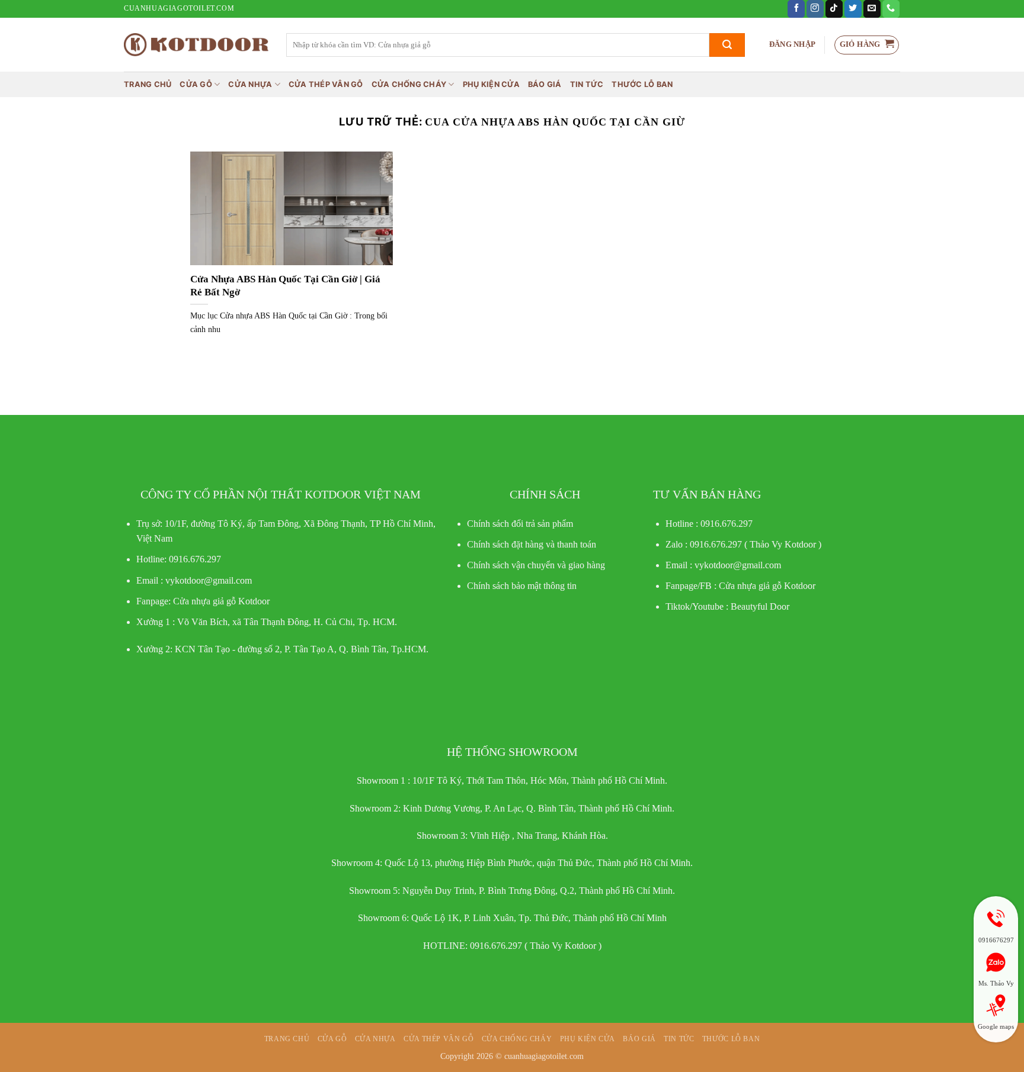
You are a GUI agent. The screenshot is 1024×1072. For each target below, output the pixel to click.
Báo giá (545, 84)
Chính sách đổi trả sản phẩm (520, 524)
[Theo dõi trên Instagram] (815, 9)
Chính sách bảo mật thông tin (522, 586)
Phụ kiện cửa (491, 84)
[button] (792, 45)
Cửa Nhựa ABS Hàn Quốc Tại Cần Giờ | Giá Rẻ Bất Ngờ (285, 285)
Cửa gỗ (196, 84)
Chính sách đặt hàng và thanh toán (531, 544)
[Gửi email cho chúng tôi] (872, 9)
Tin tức (587, 84)
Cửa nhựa (250, 84)
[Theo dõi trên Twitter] (853, 9)
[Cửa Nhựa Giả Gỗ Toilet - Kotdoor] (196, 44)
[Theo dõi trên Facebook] (796, 9)
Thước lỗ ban (642, 84)
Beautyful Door (760, 606)
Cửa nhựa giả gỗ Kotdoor (767, 586)
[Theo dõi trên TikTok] (834, 9)
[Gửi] (727, 45)
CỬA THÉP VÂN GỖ (326, 84)
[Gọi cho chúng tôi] (891, 9)
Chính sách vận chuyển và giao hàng (536, 565)
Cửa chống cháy (409, 84)
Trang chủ (147, 84)
